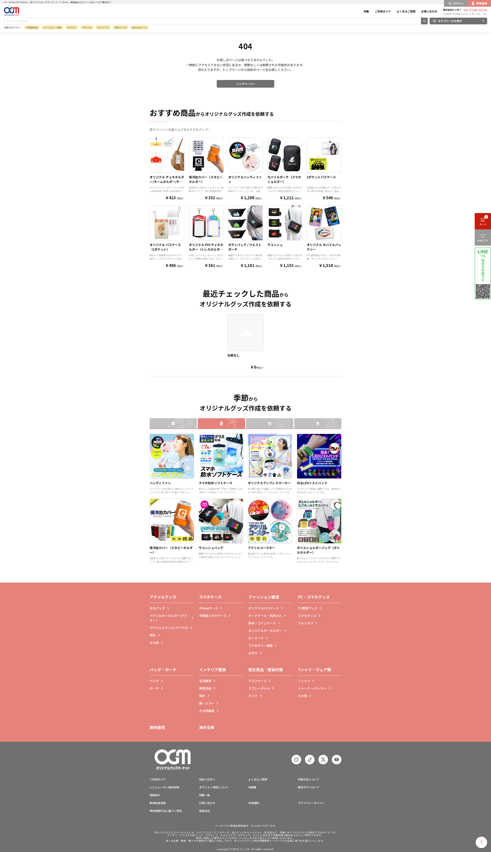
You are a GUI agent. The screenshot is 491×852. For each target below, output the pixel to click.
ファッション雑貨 (263, 597)
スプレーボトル (259, 688)
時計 (153, 635)
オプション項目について (214, 787)
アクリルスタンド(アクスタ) (169, 627)
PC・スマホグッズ (314, 597)
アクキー (72, 27)
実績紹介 (155, 795)
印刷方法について (308, 779)
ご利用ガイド (383, 11)
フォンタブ (305, 623)
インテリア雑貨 (212, 669)
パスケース (104, 27)
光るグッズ (157, 608)
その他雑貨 (206, 710)
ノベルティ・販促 (53, 27)
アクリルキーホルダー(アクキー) (168, 617)
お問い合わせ (429, 11)
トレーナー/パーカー (312, 688)
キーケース (256, 638)
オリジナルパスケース (263, 608)
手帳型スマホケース (213, 615)
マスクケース (257, 680)
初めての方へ (207, 779)
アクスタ (87, 27)
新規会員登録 (158, 803)
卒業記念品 (32, 27)
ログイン (458, 3)
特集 (366, 11)
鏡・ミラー (206, 703)
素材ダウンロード (308, 787)
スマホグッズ (307, 615)
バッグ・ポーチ (163, 669)
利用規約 (253, 803)
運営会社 (204, 811)
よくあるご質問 (406, 11)
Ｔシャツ (304, 680)
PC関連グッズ (307, 608)
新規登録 (481, 3)
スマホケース (210, 597)
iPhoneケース (140, 27)
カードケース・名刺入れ (265, 615)
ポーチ (154, 688)
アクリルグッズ (163, 597)
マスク (253, 695)
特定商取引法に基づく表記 (166, 811)
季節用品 (205, 688)
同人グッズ (121, 27)
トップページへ (245, 84)
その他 (154, 642)
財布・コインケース (262, 623)
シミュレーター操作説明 (164, 787)
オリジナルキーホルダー (265, 630)
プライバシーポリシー (311, 803)
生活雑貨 (205, 680)
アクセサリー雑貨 (260, 645)
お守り (253, 653)
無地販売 (157, 727)
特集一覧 (204, 795)
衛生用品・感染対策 (265, 669)
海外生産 (206, 727)
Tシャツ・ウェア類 (314, 669)
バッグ (154, 680)
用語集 (252, 787)
